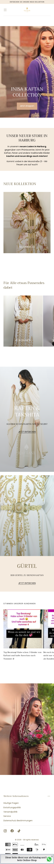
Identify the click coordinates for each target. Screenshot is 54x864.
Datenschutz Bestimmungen (18, 820)
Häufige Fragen (11, 803)
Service (7, 816)
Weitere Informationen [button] (16, 796)
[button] (5, 10)
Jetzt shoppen (27, 105)
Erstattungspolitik (12, 807)
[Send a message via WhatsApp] (49, 859)
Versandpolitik (10, 811)
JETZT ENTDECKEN (27, 432)
